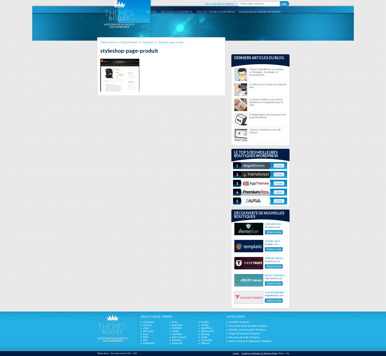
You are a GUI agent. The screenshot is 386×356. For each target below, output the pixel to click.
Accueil (151, 11)
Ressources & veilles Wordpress (244, 337)
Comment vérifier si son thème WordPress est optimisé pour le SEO (266, 102)
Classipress (148, 322)
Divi (145, 340)
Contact (236, 353)
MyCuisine (148, 331)
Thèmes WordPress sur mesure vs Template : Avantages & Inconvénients (266, 72)
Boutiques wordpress (176, 11)
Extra (174, 322)
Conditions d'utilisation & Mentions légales (259, 353)
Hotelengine (149, 343)
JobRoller (176, 328)
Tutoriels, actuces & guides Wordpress (247, 329)
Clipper (175, 331)
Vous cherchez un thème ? (220, 3)
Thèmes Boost (108, 42)
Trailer (204, 337)
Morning (205, 334)
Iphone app (177, 343)
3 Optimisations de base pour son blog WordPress (267, 116)
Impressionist (207, 331)
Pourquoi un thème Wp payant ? (260, 11)
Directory (147, 325)
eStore (146, 328)
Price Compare (179, 337)
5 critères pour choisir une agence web (267, 86)
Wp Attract (177, 334)
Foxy (145, 334)
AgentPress (206, 328)
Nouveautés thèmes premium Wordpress (248, 325)
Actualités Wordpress (239, 322)
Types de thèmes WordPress (215, 11)
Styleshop (148, 42)
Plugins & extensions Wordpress (244, 333)
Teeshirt (204, 325)
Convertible (206, 340)
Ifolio (145, 337)
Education (177, 340)
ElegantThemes (129, 42)
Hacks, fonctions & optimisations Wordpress (250, 341)
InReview (205, 343)
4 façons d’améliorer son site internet (265, 131)
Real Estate (177, 325)
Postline (205, 322)
